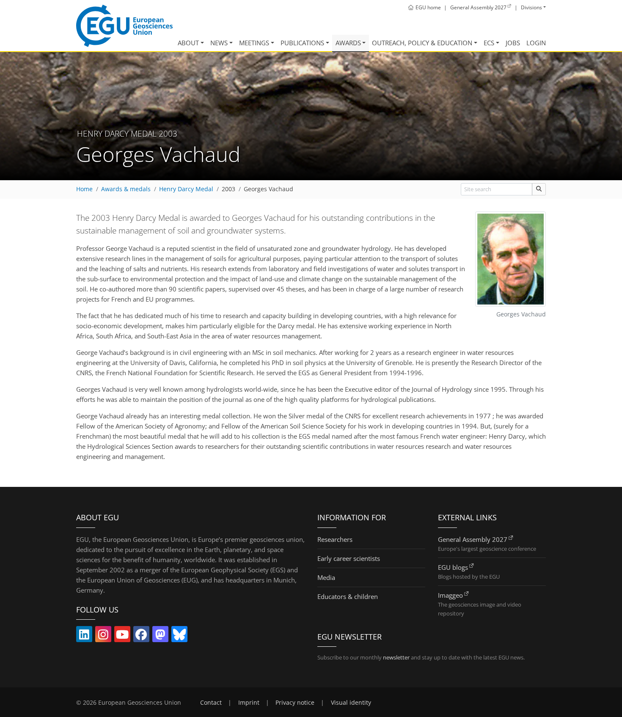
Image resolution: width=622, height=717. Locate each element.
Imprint (248, 702)
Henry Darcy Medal (186, 189)
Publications (302, 42)
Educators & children (347, 596)
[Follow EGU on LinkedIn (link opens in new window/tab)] (84, 636)
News (219, 42)
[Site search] (539, 189)
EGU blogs (453, 567)
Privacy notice (294, 702)
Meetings (254, 42)
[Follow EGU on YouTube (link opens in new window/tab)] (122, 636)
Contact (211, 702)
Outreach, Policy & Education (422, 42)
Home (84, 189)
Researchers (334, 539)
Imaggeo (450, 595)
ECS (489, 42)
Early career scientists (348, 558)
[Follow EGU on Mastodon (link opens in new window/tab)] (160, 636)
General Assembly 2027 (472, 539)
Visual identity (351, 702)
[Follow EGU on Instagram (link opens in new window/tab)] (103, 636)
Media (326, 577)
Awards (348, 42)
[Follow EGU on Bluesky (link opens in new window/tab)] (179, 636)
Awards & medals (126, 189)
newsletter (396, 657)
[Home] (124, 26)
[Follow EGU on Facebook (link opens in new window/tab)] (141, 636)
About (188, 42)
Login (536, 42)
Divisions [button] (531, 7)
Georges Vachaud (268, 189)
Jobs (513, 42)
